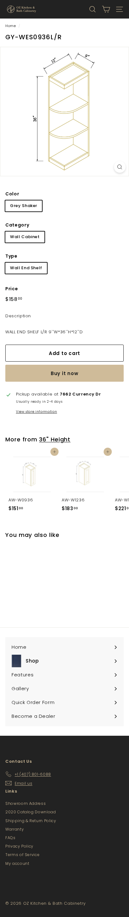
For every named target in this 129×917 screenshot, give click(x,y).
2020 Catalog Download (30, 812)
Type (11, 256)
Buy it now (65, 373)
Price (11, 289)
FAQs (10, 837)
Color (12, 194)
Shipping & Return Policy (30, 820)
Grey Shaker (23, 206)
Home (10, 25)
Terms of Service (22, 854)
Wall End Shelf (26, 268)
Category (17, 225)
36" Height (54, 439)
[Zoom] (120, 167)
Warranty (14, 829)
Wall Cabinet (25, 237)
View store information (36, 411)
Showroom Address (25, 803)
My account (17, 863)
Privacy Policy (19, 846)
